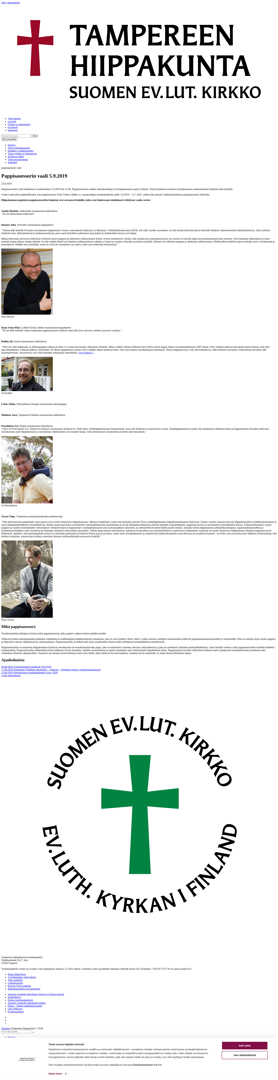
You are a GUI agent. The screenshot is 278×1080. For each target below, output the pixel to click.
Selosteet (5, 1028)
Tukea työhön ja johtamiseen (22, 153)
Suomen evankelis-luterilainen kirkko (27, 1003)
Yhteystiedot (14, 118)
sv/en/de (12, 121)
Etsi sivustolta (9, 139)
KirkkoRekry (14, 997)
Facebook (13, 127)
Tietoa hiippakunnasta (19, 148)
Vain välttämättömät (245, 1055)
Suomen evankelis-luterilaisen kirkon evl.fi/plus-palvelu (36, 994)
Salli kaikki (245, 1045)
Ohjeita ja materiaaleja (19, 124)
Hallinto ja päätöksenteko (20, 150)
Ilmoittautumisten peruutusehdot (24, 988)
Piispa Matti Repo (17, 974)
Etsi (35, 136)
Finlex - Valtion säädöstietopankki (25, 1005)
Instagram (13, 130)
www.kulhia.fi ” (86, 352)
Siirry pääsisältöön (10, 2)
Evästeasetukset (16, 1011)
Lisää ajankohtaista (11, 675)
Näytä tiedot (55, 1073)
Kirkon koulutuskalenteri (20, 1000)
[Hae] (33, 1032)
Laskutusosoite (15, 983)
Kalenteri (12, 162)
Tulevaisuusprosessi (18, 159)
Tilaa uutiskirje (15, 980)
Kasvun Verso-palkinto (19, 986)
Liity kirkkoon (15, 1008)
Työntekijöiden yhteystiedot (22, 977)
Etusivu (11, 145)
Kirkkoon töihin (16, 156)
